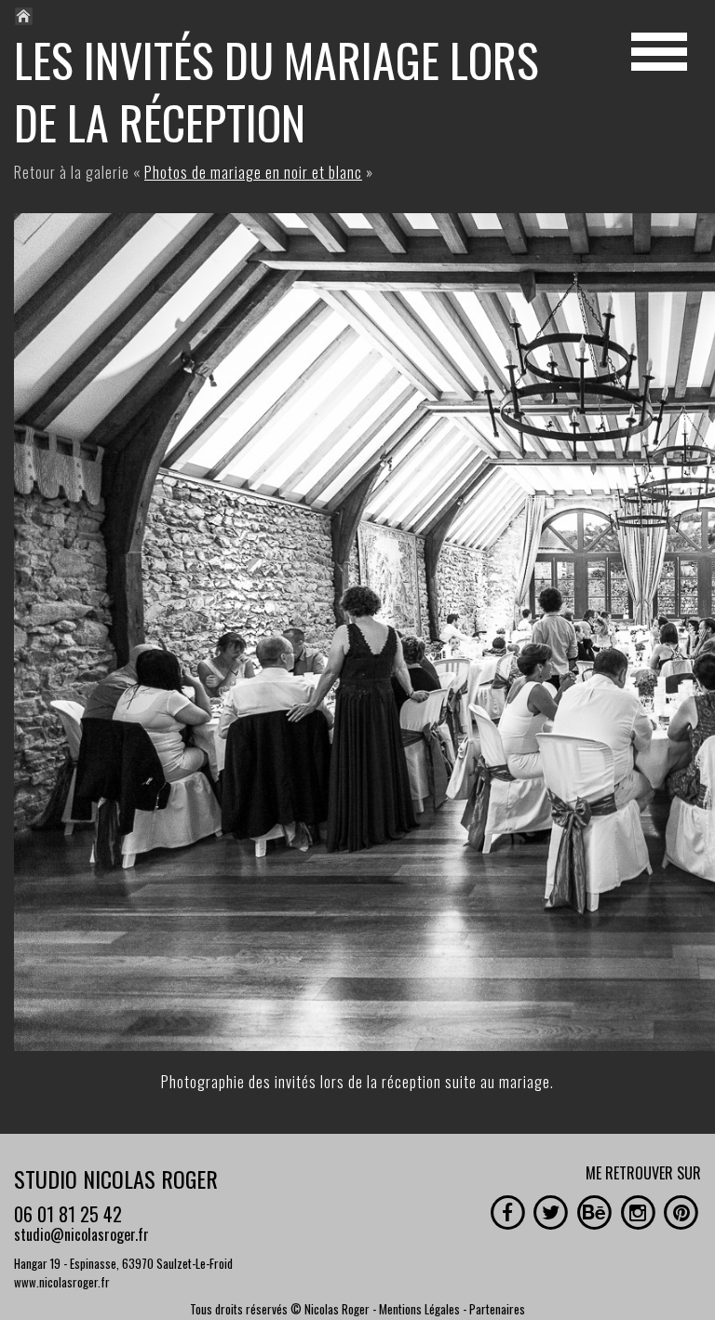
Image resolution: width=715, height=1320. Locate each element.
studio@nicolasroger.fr (81, 1234)
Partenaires (497, 1309)
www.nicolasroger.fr (62, 1282)
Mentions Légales (419, 1309)
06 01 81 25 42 (68, 1214)
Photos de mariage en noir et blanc (253, 172)
